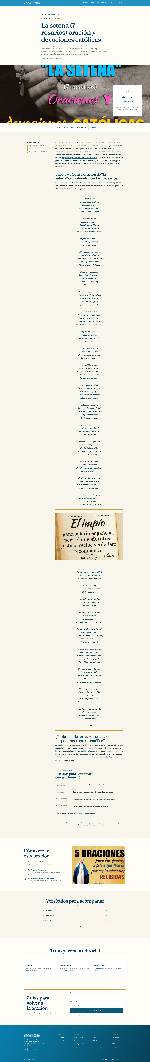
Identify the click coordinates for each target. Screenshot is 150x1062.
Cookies (118, 1059)
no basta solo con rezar (63, 754)
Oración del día (60, 1038)
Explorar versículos (74, 927)
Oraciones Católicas (50, 14)
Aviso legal (105, 1059)
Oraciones (85, 3)
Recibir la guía (97, 1010)
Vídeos (95, 1044)
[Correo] (36, 1049)
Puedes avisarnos (98, 968)
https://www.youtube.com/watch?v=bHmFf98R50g (79, 158)
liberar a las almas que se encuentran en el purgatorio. (104, 152)
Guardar (94, 127)
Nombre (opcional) (75, 993)
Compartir (58, 58)
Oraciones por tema (61, 1041)
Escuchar (58, 127)
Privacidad (111, 1059)
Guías (94, 1038)
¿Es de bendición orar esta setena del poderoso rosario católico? (38, 152)
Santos (92, 3)
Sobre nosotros (116, 1038)
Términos (124, 1059)
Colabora (114, 1044)
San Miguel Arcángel (79, 1044)
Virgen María (77, 1047)
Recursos (110, 3)
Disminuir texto (69, 127)
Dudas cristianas (101, 3)
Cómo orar (58, 1047)
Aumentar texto (83, 127)
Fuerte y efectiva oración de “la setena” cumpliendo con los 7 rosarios (36, 147)
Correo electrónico (75, 1001)
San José (76, 1041)
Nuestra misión (116, 1041)
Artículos (95, 1041)
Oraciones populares (61, 1044)
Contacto (114, 1047)
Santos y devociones (79, 1038)
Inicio (42, 14)
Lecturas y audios (97, 1047)
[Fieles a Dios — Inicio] (32, 3)
